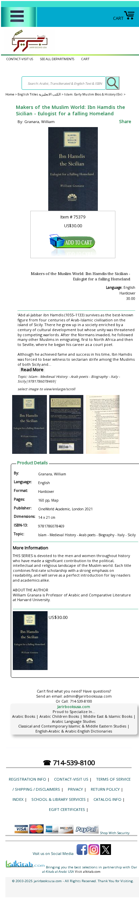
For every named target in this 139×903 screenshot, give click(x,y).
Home (9, 94)
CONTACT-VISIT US (19, 59)
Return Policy (105, 789)
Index (18, 799)
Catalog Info (107, 799)
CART (118, 18)
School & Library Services (58, 799)
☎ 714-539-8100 (69, 762)
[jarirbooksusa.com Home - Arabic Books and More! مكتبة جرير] (28, 52)
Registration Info (27, 779)
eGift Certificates (67, 809)
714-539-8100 (81, 701)
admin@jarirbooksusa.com (88, 696)
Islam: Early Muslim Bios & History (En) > (95, 94)
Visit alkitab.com (88, 871)
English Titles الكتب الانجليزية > (41, 94)
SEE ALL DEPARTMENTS (57, 59)
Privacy (75, 789)
